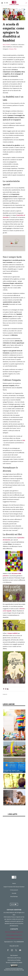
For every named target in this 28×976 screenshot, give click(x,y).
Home (14, 883)
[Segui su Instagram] (12, 950)
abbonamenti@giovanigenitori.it (14, 932)
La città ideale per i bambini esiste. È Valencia (13, 854)
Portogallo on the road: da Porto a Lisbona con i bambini (13, 862)
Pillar (15, 49)
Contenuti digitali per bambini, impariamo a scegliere (14, 832)
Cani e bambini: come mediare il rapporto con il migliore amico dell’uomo (13, 848)
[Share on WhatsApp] (6, 689)
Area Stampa (14, 896)
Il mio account (14, 890)
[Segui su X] (16, 950)
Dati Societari (14, 955)
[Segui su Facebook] (8, 950)
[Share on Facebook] (3, 689)
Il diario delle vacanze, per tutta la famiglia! (12, 842)
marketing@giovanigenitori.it (14, 938)
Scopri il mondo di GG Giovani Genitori (14, 886)
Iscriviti (13, 904)
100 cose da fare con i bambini (13, 858)
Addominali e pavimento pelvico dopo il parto (11, 827)
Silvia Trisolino (6, 44)
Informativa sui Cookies (14, 960)
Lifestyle (11, 49)
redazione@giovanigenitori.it (14, 935)
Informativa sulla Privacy (14, 957)
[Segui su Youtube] (20, 950)
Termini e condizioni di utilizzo (14, 962)
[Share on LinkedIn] (8, 689)
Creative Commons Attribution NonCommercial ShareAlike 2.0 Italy (14, 969)
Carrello (14, 893)
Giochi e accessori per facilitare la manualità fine (12, 822)
